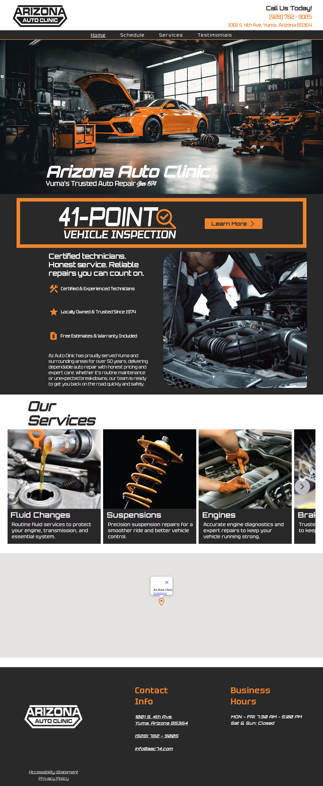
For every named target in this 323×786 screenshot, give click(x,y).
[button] (171, 35)
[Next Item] (302, 486)
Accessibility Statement (53, 772)
